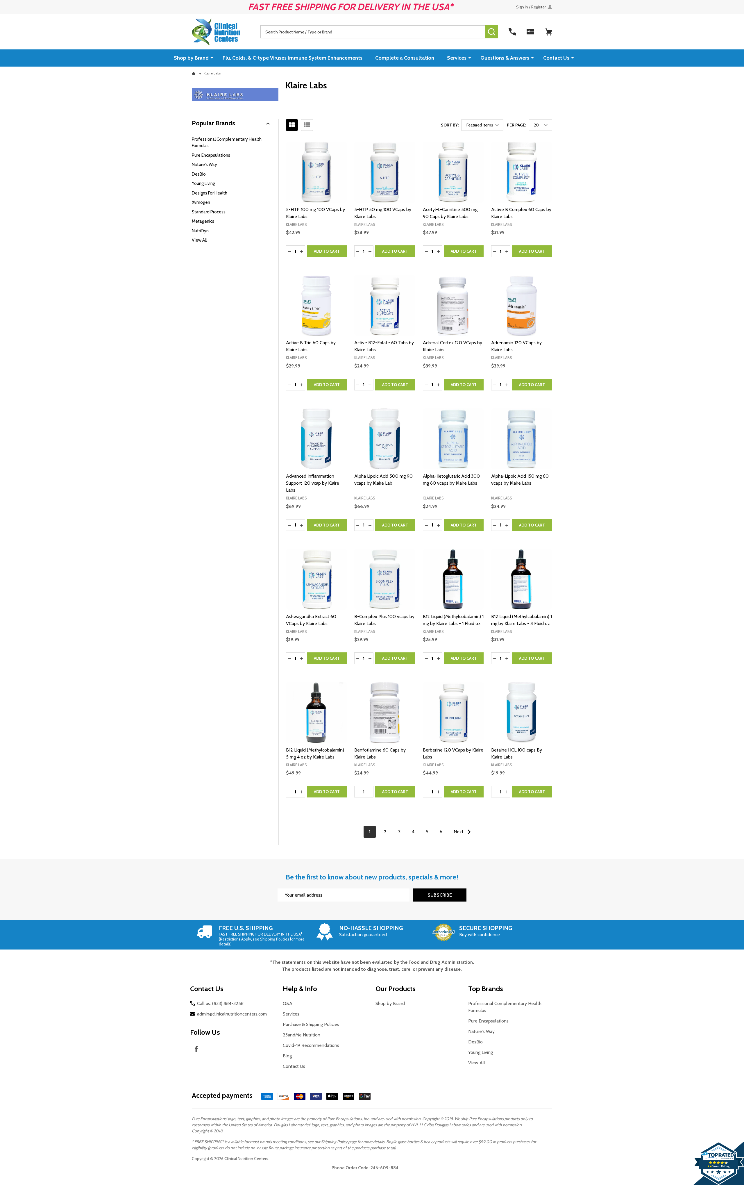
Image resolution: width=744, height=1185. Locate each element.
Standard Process (209, 212)
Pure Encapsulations (211, 155)
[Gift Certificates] (530, 31)
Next (459, 831)
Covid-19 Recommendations (311, 1045)
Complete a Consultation (404, 58)
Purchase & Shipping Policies (311, 1024)
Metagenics (203, 221)
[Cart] (548, 31)
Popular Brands (213, 123)
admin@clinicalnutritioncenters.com (232, 1014)
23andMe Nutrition (301, 1035)
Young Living (203, 183)
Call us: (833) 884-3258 (220, 1003)
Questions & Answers (504, 58)
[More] (211, 57)
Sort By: (450, 125)
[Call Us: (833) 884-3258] (512, 31)
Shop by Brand (191, 58)
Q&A (287, 1003)
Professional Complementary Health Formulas (227, 143)
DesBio (199, 174)
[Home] (194, 73)
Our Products (395, 988)
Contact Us (556, 58)
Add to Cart (327, 251)
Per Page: (516, 125)
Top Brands (485, 988)
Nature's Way (204, 164)
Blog (287, 1056)
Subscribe (440, 895)
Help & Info (300, 988)
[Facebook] (196, 1049)
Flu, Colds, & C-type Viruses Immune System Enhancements (292, 58)
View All (199, 240)
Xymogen (201, 202)
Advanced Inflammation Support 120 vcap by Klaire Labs (312, 483)
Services (456, 58)
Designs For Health (209, 193)
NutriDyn (200, 230)
